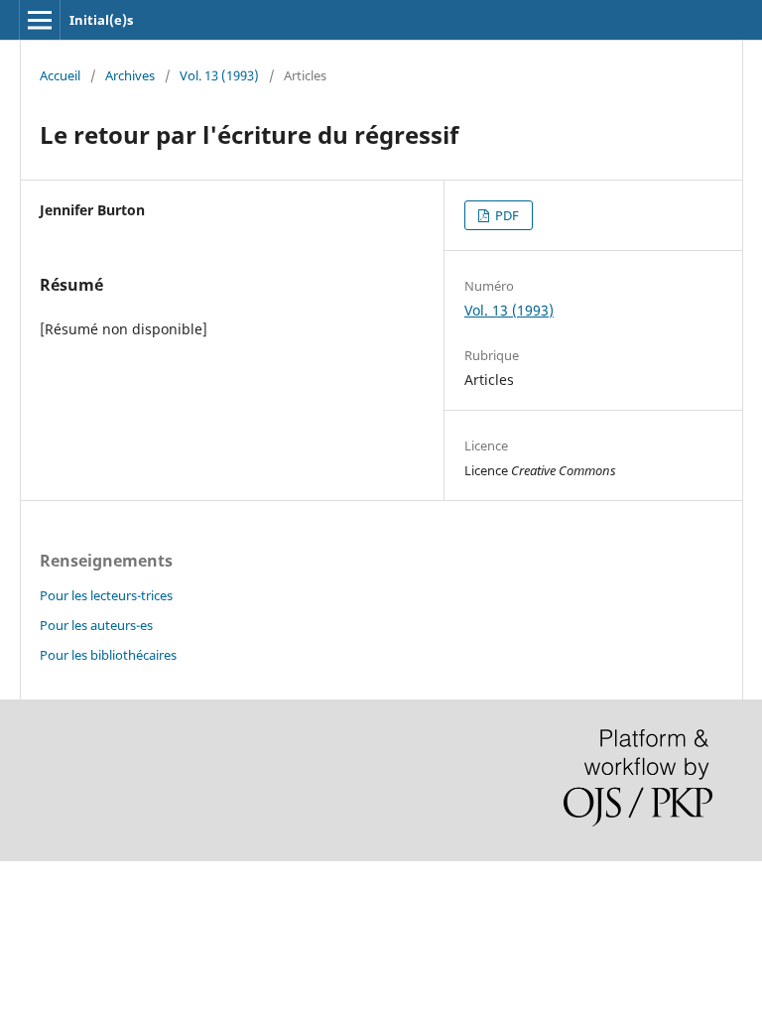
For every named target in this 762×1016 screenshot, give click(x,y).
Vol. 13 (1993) (219, 75)
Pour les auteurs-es (96, 625)
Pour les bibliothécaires (108, 655)
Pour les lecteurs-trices (106, 595)
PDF (505, 215)
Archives (130, 75)
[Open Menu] (40, 20)
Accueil (60, 75)
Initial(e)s (101, 20)
